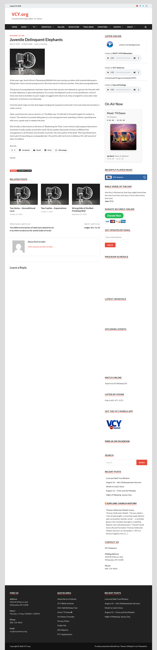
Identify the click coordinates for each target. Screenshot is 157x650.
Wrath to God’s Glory (115, 486)
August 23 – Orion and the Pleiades (121, 490)
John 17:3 (109, 201)
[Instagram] (146, 6)
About (130, 27)
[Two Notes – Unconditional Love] (24, 205)
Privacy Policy (63, 621)
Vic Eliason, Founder (65, 616)
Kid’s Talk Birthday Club (67, 608)
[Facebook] (140, 6)
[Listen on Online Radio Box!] (144, 177)
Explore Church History (122, 503)
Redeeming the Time (17, 36)
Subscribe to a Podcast (66, 599)
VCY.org (20, 14)
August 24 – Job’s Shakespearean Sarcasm (123, 482)
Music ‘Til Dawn (64, 612)
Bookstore (74, 27)
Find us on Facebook (117, 441)
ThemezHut (142, 646)
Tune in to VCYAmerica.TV (116, 383)
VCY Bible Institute (65, 603)
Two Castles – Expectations (53, 208)
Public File (61, 625)
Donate (117, 27)
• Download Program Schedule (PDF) (120, 78)
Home (14, 27)
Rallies (61, 27)
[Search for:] (126, 462)
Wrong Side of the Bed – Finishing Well (83, 209)
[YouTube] (137, 6)
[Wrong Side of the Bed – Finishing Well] (86, 205)
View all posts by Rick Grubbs (41, 246)
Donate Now (114, 215)
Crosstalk (46, 27)
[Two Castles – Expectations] (55, 205)
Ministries (102, 27)
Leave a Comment (40, 44)
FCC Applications (64, 634)
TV (34, 27)
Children (21, 171)
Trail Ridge (88, 27)
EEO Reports (62, 630)
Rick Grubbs (28, 44)
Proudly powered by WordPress (107, 646)
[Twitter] (143, 6)
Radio (24, 27)
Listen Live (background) (129, 45)
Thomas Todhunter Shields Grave (120, 510)
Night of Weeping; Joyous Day (119, 495)
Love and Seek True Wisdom (118, 478)
